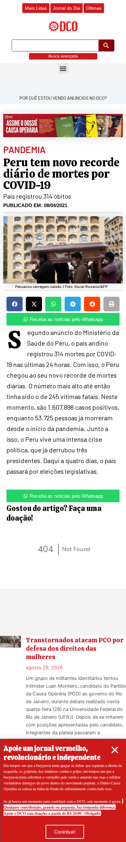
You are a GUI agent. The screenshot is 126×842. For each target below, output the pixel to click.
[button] (115, 750)
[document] (63, 421)
